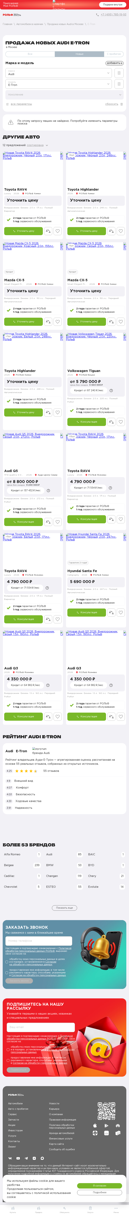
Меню (116, 1212)
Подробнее (99, 1193)
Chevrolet (21, 887)
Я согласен (99, 1186)
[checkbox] (38, 962)
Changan (64, 876)
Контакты (14, 1141)
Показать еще (64, 908)
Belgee (21, 865)
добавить (113, 63)
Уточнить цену (25, 231)
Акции (11, 1125)
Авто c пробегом (18, 1109)
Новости (54, 1104)
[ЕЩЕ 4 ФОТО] (33, 449)
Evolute (106, 887)
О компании (56, 1114)
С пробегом (114, 54)
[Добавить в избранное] (58, 231)
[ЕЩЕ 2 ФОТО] (33, 258)
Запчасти (13, 1120)
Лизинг (12, 1147)
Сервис (12, 1114)
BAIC (106, 854)
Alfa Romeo (21, 854)
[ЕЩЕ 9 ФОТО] (33, 549)
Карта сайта (56, 1144)
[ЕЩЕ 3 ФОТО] (33, 168)
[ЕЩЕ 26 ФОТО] (33, 349)
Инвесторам (15, 1131)
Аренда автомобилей (61, 1133)
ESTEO (64, 887)
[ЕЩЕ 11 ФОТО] (96, 449)
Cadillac (21, 876)
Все (30, 54)
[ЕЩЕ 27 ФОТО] (96, 549)
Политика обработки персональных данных (62, 1126)
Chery (106, 876)
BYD (106, 865)
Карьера (54, 1109)
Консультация (88, 422)
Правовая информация (62, 1120)
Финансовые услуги (60, 1139)
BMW (64, 865)
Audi (64, 854)
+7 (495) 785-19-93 (113, 14)
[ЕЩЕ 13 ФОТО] (96, 168)
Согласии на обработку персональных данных (38, 975)
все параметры (21, 104)
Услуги (12, 1136)
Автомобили (15, 1104)
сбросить (111, 104)
